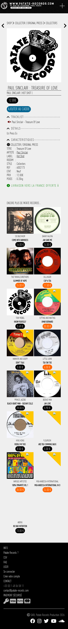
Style (9, 164)
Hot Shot (26, 93)
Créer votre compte (11, 576)
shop (9, 23)
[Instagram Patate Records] (39, 621)
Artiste (10, 152)
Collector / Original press (28, 23)
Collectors (51, 23)
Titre (9, 149)
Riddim (10, 160)
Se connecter (9, 571)
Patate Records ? (10, 553)
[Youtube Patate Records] (53, 621)
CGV (5, 557)
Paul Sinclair (13, 93)
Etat (9, 171)
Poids (9, 179)
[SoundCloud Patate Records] (62, 621)
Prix (9, 175)
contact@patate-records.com (16, 590)
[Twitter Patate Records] (46, 621)
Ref (8, 167)
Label (10, 156)
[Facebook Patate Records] (32, 621)
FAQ (5, 562)
